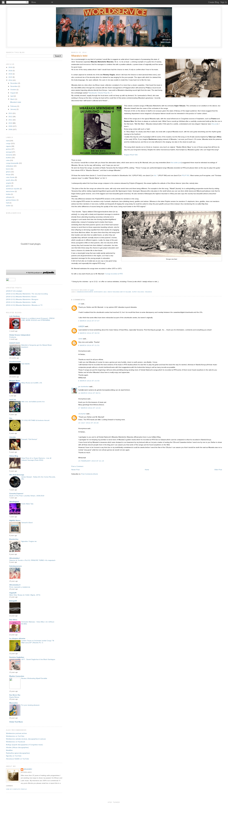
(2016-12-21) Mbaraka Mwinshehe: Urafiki (21, 302)
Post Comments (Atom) (89, 474)
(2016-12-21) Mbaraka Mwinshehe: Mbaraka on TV (24, 305)
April (12, 96)
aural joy (12, 399)
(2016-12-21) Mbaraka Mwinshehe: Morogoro (22, 299)
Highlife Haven (14, 520)
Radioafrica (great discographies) (18, 753)
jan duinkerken (83, 386)
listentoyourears (15, 566)
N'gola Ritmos (14, 697)
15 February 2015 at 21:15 (91, 461)
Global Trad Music (16, 722)
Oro (10, 418)
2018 (11, 70)
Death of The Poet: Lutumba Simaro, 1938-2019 (26, 496)
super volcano (138, 292)
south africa (10, 180)
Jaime (80, 339)
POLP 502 (185, 175)
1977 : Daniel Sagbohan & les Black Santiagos (38, 659)
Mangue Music (14, 380)
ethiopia (9, 197)
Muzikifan (9, 750)
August (13, 93)
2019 (11, 67)
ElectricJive (13, 539)
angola (8, 183)
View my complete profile (16, 789)
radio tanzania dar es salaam (119, 292)
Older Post (218, 469)
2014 (11, 80)
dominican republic (12, 188)
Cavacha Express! (16, 493)
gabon (8, 186)
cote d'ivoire (10, 177)
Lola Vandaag (14, 316)
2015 (11, 77)
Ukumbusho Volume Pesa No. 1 (100, 93)
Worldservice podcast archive (16, 733)
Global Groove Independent (19, 335)
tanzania (148, 292)
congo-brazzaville (12, 163)
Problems (12, 337)
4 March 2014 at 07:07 (89, 321)
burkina (8, 157)
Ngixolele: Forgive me (29, 541)
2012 (11, 116)
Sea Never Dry (14, 695)
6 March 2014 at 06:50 (89, 333)
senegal (9, 152)
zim (79, 304)
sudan (8, 205)
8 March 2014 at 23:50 (89, 381)
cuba (8, 160)
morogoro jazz (100, 292)
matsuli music (14, 343)
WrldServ (28, 769)
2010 (11, 123)
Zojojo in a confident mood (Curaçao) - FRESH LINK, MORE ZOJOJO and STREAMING (37, 319)
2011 (11, 120)
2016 (11, 74)
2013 (11, 113)
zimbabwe (9, 166)
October (13, 89)
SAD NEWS (25, 364)
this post (215, 124)
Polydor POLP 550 (131, 155)
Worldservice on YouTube (15, 736)
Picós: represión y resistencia (19, 587)
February (13, 106)
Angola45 (12, 593)
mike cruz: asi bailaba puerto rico (33, 401)
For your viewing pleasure (30, 705)
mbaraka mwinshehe (85, 292)
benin (8, 169)
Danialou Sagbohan (16, 657)
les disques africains (17, 638)
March (12, 99)
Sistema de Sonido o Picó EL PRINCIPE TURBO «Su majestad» (32, 560)
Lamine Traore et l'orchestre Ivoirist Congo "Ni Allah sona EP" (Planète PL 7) (37, 641)
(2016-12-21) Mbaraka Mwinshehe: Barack (21, 296)
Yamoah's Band (27, 522)
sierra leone (10, 191)
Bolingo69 (13, 601)
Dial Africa (13, 619)
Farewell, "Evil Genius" (29, 439)
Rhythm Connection (16, 676)
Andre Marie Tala (27, 504)
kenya (8, 174)
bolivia (8, 194)
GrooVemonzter (15, 362)
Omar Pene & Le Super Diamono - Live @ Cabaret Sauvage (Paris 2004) (36, 459)
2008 (11, 129)
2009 (11, 126)
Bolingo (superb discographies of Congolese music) (24, 745)
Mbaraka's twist (79, 56)
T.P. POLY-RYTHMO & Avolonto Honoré (35, 420)
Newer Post (75, 469)
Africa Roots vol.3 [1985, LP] (31, 383)
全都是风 (81, 326)
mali (7, 140)
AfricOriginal (14, 501)
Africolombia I (14, 558)
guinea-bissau (11, 200)
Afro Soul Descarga (16, 475)
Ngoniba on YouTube (13, 756)
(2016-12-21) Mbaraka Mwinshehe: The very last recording (27, 294)
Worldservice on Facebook (15, 742)
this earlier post (176, 162)
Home (147, 469)
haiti (7, 203)
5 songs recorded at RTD (114, 274)
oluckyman (82, 414)
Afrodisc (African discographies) (17, 747)
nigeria (8, 146)
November (14, 86)
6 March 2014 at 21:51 (89, 345)
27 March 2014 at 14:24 (89, 408)
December (14, 83)
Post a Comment (77, 466)
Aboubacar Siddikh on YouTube (17, 759)
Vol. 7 (156, 175)
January (13, 109)
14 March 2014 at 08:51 (89, 393)
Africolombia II (14, 585)
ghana (8, 172)
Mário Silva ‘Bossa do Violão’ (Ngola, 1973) (24, 595)
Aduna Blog (13, 456)
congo (8, 143)
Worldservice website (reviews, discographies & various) (26, 739)
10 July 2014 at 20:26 (88, 423)
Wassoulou (13, 703)
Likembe (12, 437)
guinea (8, 149)
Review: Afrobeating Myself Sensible (34, 678)
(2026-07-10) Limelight (14, 291)
